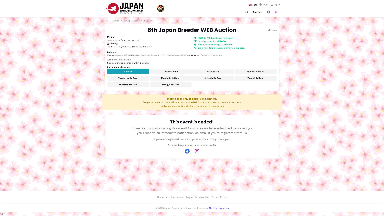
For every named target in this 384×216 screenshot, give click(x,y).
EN (255, 4)
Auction (257, 12)
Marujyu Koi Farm (171, 84)
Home (160, 197)
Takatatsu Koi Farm (128, 78)
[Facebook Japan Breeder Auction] (268, 12)
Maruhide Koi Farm (170, 78)
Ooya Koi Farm (171, 71)
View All (128, 71)
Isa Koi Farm (213, 71)
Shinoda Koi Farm (213, 78)
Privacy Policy (219, 197)
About (266, 4)
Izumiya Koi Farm (255, 71)
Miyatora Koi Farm (128, 84)
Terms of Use (202, 197)
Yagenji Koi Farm (256, 78)
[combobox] (253, 5)
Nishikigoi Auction (219, 208)
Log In (277, 4)
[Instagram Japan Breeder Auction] (276, 12)
